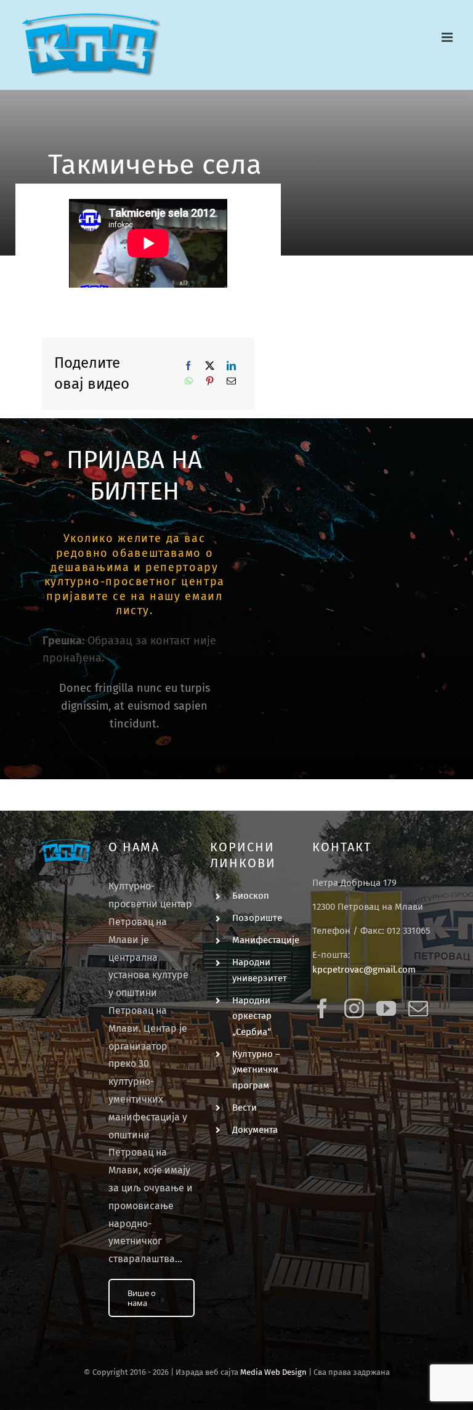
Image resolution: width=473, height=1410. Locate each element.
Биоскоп (250, 895)
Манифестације (265, 940)
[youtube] (386, 1008)
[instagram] (354, 1008)
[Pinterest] (209, 381)
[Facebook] (188, 365)
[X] (209, 365)
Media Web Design (273, 1372)
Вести (244, 1107)
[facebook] (322, 1008)
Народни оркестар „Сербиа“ (252, 1016)
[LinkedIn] (231, 365)
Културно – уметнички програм (256, 1069)
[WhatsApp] (189, 381)
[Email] (231, 381)
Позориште (257, 917)
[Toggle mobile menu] (448, 37)
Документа (255, 1129)
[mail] (418, 1008)
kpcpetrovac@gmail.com (364, 969)
